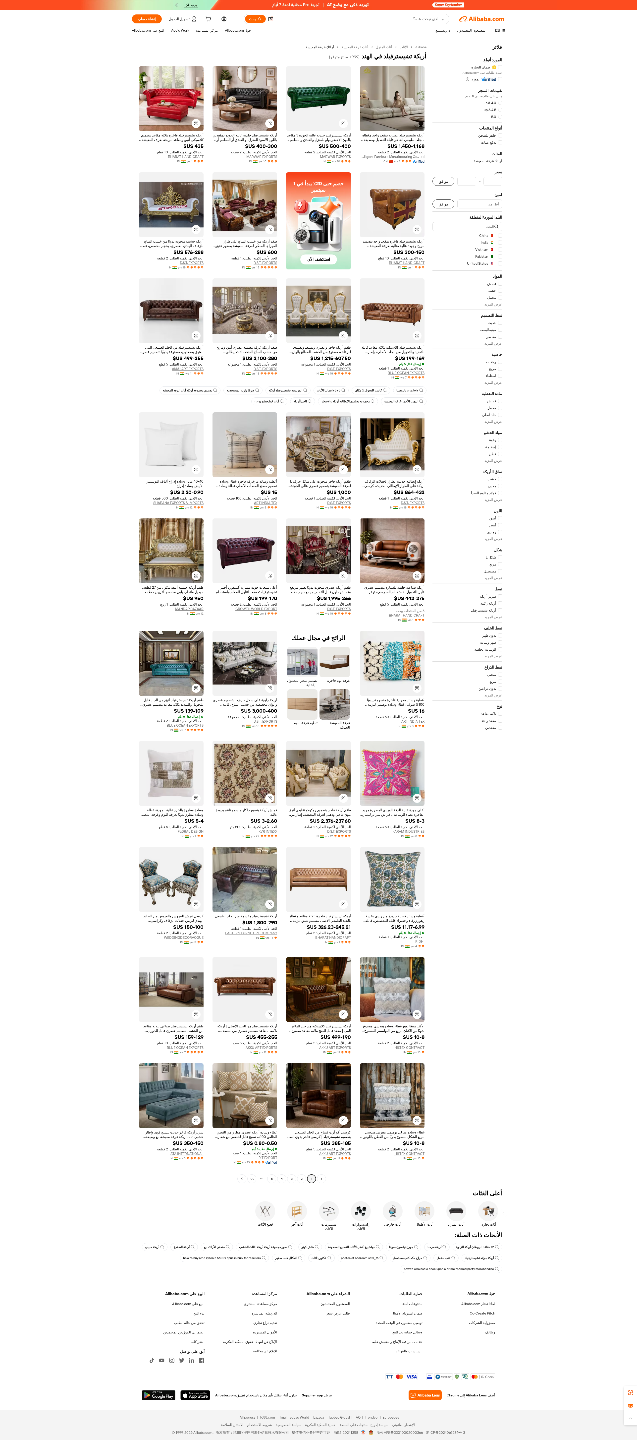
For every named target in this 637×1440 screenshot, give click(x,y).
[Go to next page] (241, 1178)
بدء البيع (199, 1313)
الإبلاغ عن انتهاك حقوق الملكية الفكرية (250, 1342)
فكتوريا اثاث (319, 1258)
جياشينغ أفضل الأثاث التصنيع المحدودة (351, 1247)
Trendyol (371, 1417)
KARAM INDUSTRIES (408, 831)
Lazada (318, 1417)
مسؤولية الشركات (482, 1323)
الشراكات (198, 1342)
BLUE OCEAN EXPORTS (406, 373)
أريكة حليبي (152, 1247)
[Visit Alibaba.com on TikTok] (152, 1360)
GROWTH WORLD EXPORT (256, 609)
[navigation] (467, 613)
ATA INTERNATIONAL (187, 1154)
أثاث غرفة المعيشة (354, 47)
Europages (390, 1417)
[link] (630, 1392)
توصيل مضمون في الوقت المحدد (399, 1323)
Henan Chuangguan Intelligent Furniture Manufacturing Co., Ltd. (392, 157)
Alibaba (420, 47)
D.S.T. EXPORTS (265, 263)
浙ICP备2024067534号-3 (445, 1433)
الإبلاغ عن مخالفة (265, 1351)
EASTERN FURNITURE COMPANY (251, 933)
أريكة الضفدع (182, 1247)
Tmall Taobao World (294, 1417)
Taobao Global (339, 1417)
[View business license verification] (363, 1432)
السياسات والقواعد (409, 1351)
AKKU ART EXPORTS (188, 369)
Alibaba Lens (476, 1395)
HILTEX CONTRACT (409, 1048)
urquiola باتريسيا (407, 390)
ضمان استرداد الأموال (407, 1313)
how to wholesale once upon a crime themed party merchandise (449, 1269)
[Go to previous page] (321, 1178)
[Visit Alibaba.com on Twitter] (182, 1360)
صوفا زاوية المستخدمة (240, 390)
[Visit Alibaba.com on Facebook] (202, 1360)
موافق (443, 181)
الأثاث (404, 47)
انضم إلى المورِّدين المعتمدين (184, 1332)
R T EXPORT (268, 1158)
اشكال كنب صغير (286, 1258)
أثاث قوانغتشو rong (267, 401)
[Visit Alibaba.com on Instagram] (172, 1360)
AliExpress (248, 1417)
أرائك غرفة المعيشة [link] (320, 47)
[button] (271, 19)
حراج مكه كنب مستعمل (407, 1258)
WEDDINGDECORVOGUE (184, 937)
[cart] (208, 20)
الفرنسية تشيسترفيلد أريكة (285, 390)
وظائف (490, 1332)
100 (252, 1179)
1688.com (267, 1417)
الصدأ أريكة (300, 401)
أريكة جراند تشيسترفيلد (479, 1258)
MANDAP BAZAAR (189, 609)
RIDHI (420, 941)
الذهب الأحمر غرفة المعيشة (401, 401)
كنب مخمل (443, 1258)
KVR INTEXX (268, 831)
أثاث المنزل (384, 47)
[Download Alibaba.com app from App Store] (195, 1395)
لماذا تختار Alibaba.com (478, 1304)
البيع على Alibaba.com (188, 1304)
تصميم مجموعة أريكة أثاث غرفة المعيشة (187, 390)
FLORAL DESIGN (191, 831)
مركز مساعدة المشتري (260, 1304)
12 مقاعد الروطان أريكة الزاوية (475, 1247)
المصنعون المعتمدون (335, 1304)
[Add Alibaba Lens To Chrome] (425, 1395)
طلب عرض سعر (338, 1313)
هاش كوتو (308, 1247)
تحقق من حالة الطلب (189, 1323)
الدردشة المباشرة (264, 1313)
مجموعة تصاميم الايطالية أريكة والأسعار (345, 401)
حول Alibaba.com (481, 1293)
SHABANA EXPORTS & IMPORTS (178, 503)
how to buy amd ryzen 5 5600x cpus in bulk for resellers (222, 1258)
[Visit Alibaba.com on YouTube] (162, 1360)
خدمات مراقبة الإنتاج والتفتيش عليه (397, 1342)
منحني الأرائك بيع (214, 1247)
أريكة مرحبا (434, 1247)
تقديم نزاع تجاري (265, 1323)
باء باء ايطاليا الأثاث (328, 390)
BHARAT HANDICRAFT (186, 157)
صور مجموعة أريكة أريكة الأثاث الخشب (263, 1247)
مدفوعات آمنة (412, 1304)
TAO (357, 1417)
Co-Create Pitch (482, 1313)
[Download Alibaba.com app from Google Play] (158, 1395)
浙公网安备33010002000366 (399, 1433)
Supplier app (312, 1395)
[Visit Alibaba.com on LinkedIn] (192, 1360)
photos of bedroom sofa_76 (359, 1258)
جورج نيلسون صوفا (401, 1247)
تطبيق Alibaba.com (230, 1395)
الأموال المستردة (265, 1332)
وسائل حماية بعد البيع (407, 1332)
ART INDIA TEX (265, 503)
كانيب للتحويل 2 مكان (368, 390)
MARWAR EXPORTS (335, 157)
